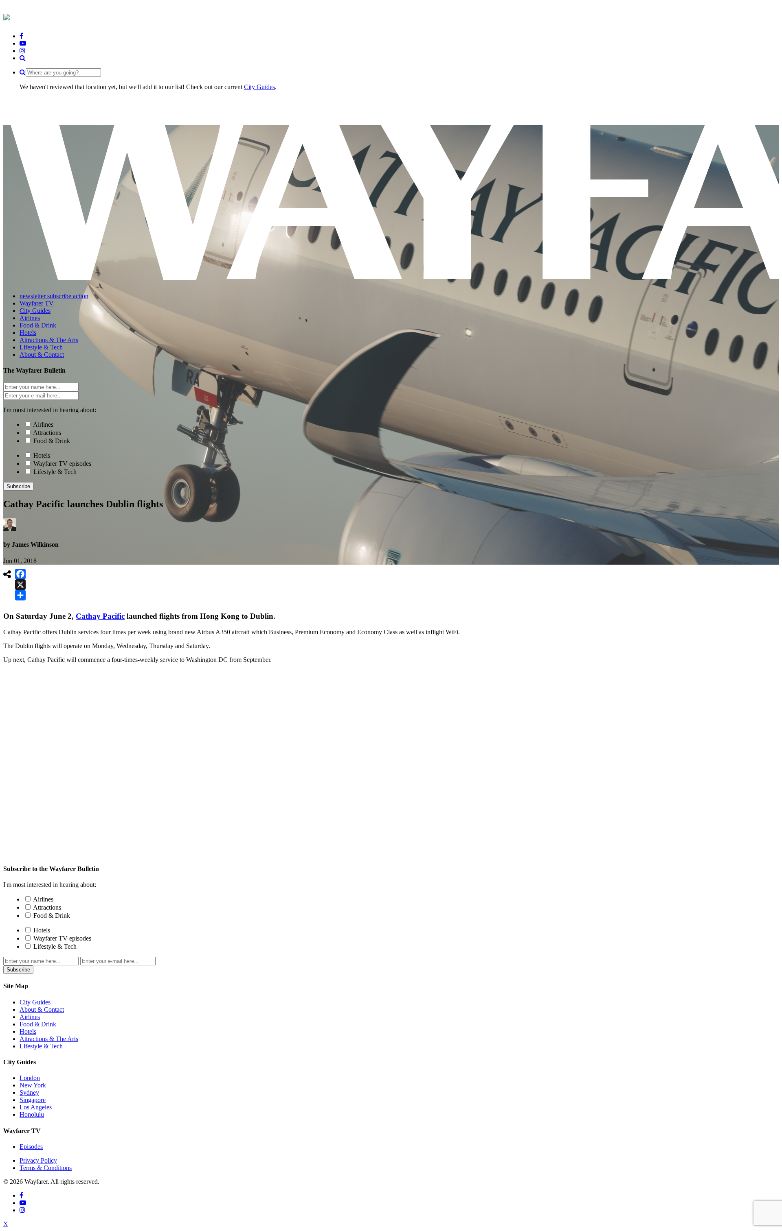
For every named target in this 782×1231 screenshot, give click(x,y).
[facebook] (21, 36)
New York (33, 1085)
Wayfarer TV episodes (62, 463)
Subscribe (18, 486)
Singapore (33, 1099)
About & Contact (42, 1009)
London (30, 1077)
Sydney (29, 1092)
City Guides (259, 86)
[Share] (20, 595)
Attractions (47, 432)
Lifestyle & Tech (55, 471)
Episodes (31, 1146)
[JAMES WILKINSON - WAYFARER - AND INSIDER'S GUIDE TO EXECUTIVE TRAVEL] (6, 16)
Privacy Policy (38, 1160)
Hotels (41, 455)
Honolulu (32, 1114)
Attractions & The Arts (49, 1038)
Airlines (43, 424)
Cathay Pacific (100, 616)
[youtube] (23, 43)
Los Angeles (36, 1107)
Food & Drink (51, 440)
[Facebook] (20, 574)
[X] (20, 584)
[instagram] (22, 50)
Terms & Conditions (46, 1167)
